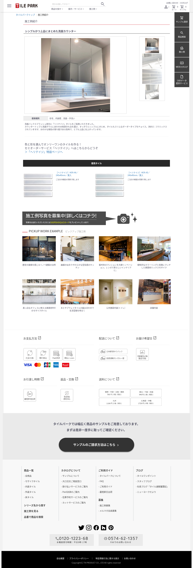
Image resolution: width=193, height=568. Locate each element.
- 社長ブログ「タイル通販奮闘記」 (152, 486)
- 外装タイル (30, 491)
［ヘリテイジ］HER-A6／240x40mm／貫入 (67, 174)
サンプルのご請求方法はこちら (96, 444)
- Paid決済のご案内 (70, 491)
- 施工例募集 (104, 505)
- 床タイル (29, 497)
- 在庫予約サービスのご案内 (74, 497)
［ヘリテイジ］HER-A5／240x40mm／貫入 (139, 174)
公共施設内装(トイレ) (115, 307)
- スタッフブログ (144, 481)
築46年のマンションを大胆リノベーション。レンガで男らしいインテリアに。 (115, 267)
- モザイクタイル (32, 481)
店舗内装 (154, 307)
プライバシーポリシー (79, 558)
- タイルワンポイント (146, 475)
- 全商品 (28, 475)
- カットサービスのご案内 (73, 502)
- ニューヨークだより (146, 491)
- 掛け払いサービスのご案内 (74, 486)
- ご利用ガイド (105, 486)
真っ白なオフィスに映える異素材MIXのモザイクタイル (39, 309)
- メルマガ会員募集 (107, 510)
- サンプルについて (70, 475)
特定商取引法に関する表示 (108, 558)
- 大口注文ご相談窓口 (71, 481)
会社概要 (61, 558)
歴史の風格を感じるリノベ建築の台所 (39, 264)
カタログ (184, 2)
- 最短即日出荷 (105, 491)
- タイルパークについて (109, 475)
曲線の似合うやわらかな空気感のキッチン (77, 266)
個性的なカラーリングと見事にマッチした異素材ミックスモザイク (154, 266)
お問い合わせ (172, 2)
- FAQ (101, 481)
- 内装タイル (30, 486)
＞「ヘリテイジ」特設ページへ (44, 152)
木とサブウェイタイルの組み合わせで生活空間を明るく (77, 309)
